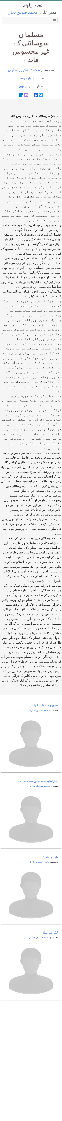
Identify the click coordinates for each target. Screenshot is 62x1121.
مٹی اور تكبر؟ (50, 857)
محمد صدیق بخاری (21, 13)
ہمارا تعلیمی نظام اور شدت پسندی (38, 781)
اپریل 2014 (25, 87)
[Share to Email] (26, 95)
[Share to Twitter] (41, 95)
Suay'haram (31, 5)
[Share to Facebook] (36, 95)
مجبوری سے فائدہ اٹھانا (45, 706)
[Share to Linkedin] (21, 95)
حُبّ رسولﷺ (50, 933)
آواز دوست (25, 78)
